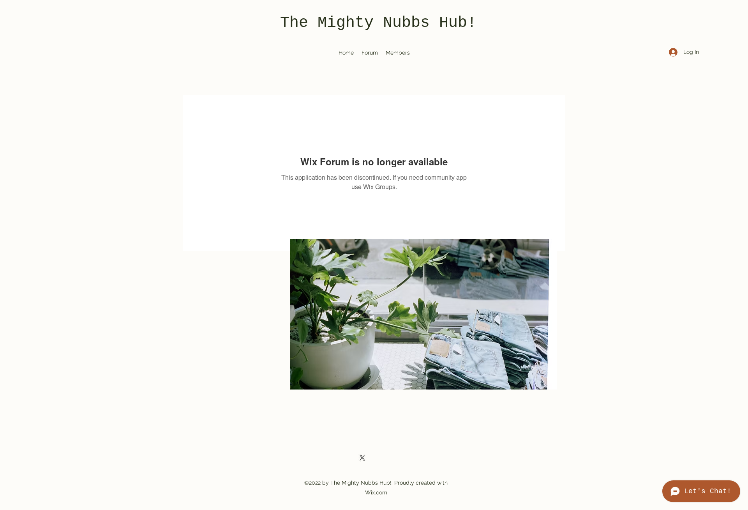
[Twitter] (362, 458)
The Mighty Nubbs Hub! (378, 23)
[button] (423, 314)
